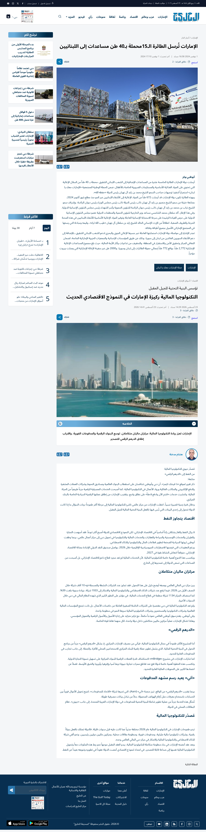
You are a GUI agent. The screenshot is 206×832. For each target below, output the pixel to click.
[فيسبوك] (23, 3)
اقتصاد (134, 17)
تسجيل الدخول (45, 3)
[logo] (186, 17)
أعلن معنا (122, 790)
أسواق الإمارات (183, 281)
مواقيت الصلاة (160, 3)
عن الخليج (81, 795)
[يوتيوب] (8, 3)
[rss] (174, 824)
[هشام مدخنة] (192, 454)
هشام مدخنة (176, 454)
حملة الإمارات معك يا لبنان (169, 267)
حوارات (106, 790)
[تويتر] (18, 3)
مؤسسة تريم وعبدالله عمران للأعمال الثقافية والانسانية (69, 788)
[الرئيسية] (185, 788)
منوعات (100, 17)
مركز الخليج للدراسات (76, 806)
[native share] (60, 62)
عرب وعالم (148, 17)
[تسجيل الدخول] (52, 3)
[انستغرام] (13, 3)
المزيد (71, 17)
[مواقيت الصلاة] (8, 17)
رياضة (122, 17)
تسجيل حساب (32, 3)
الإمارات (162, 17)
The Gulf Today (101, 797)
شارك (66, 61)
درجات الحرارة (147, 3)
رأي (90, 17)
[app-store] (16, 824)
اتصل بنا (82, 800)
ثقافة (112, 17)
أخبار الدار (185, 38)
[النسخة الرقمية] (27, 17)
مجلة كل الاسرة (103, 804)
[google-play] (38, 824)
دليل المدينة (121, 804)
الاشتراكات (121, 797)
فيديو (81, 17)
